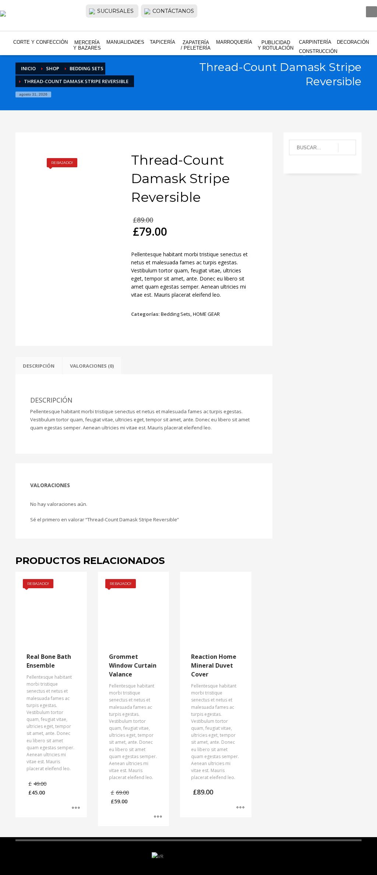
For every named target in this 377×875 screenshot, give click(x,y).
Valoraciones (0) (92, 365)
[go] (347, 148)
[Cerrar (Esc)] (369, 8)
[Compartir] (353, 8)
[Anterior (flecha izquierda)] (13, 437)
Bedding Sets (175, 314)
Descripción (38, 365)
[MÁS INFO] (75, 808)
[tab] (38, 366)
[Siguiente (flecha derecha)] (364, 437)
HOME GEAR (206, 314)
